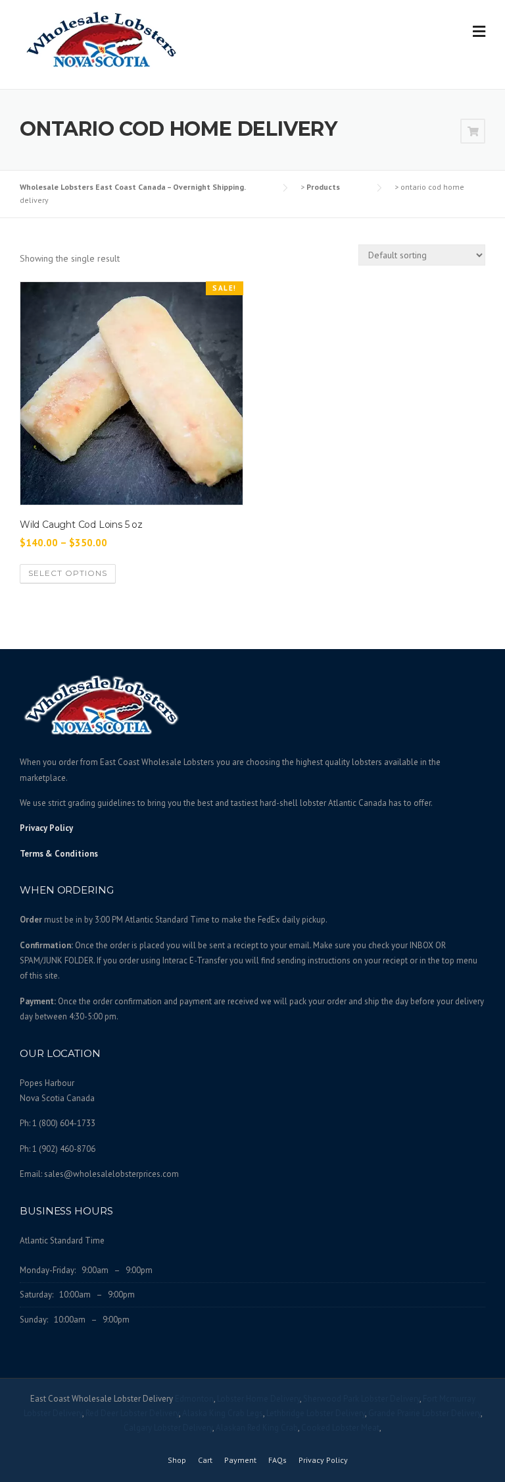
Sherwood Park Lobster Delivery (361, 1398)
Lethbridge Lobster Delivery (315, 1413)
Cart (205, 1460)
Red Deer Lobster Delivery (132, 1413)
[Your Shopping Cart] (472, 132)
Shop (177, 1460)
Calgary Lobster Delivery (168, 1427)
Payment (240, 1460)
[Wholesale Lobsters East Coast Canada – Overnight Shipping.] (102, 39)
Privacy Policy (46, 828)
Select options (67, 573)
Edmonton (194, 1398)
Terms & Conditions (59, 853)
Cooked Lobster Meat (340, 1427)
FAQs (277, 1460)
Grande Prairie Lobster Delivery (424, 1413)
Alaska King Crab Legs (222, 1413)
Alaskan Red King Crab (257, 1427)
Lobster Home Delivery (258, 1398)
